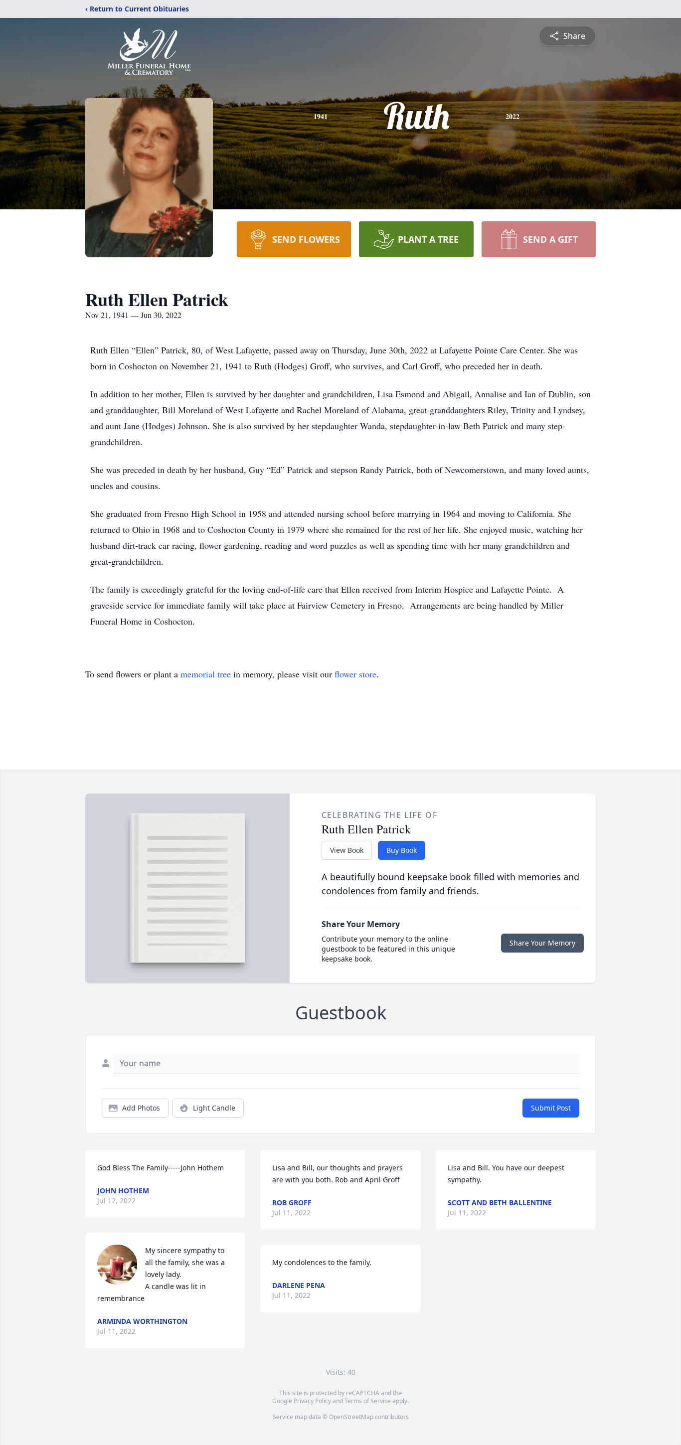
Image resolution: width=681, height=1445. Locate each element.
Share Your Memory (542, 943)
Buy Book (401, 850)
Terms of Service (367, 1401)
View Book (346, 850)
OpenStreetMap (351, 1417)
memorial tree (205, 674)
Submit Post (551, 1108)
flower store (355, 674)
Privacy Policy (312, 1401)
